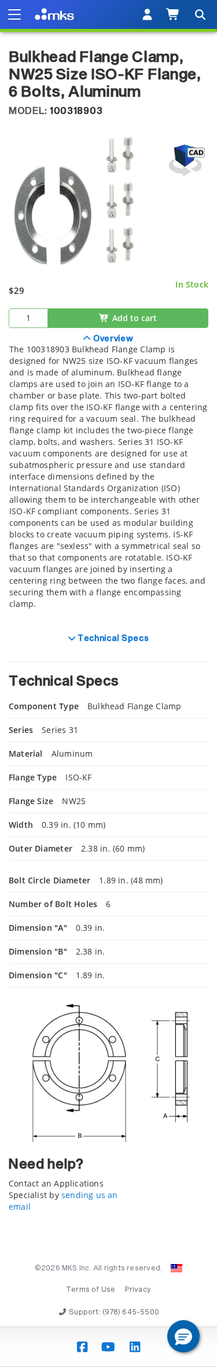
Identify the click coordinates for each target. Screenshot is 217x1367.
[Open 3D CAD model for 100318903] (185, 160)
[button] (183, 1336)
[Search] (199, 14)
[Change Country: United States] (176, 1268)
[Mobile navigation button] (14, 14)
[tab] (108, 478)
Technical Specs (112, 639)
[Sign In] (147, 14)
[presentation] (108, 683)
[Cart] (173, 14)
